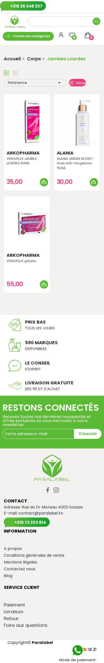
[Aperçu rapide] (27, 121)
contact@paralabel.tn (40, 513)
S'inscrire (88, 434)
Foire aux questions (25, 625)
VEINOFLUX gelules (21, 261)
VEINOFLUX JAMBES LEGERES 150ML (22, 161)
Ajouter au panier (44, 182)
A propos (13, 548)
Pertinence (35, 83)
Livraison (13, 612)
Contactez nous (19, 569)
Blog (8, 576)
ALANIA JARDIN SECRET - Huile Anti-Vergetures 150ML (76, 163)
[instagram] (56, 490)
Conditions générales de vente (34, 555)
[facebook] (48, 490)
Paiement (14, 605)
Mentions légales (20, 562)
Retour (11, 618)
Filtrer (80, 83)
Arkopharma (23, 153)
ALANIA (65, 153)
